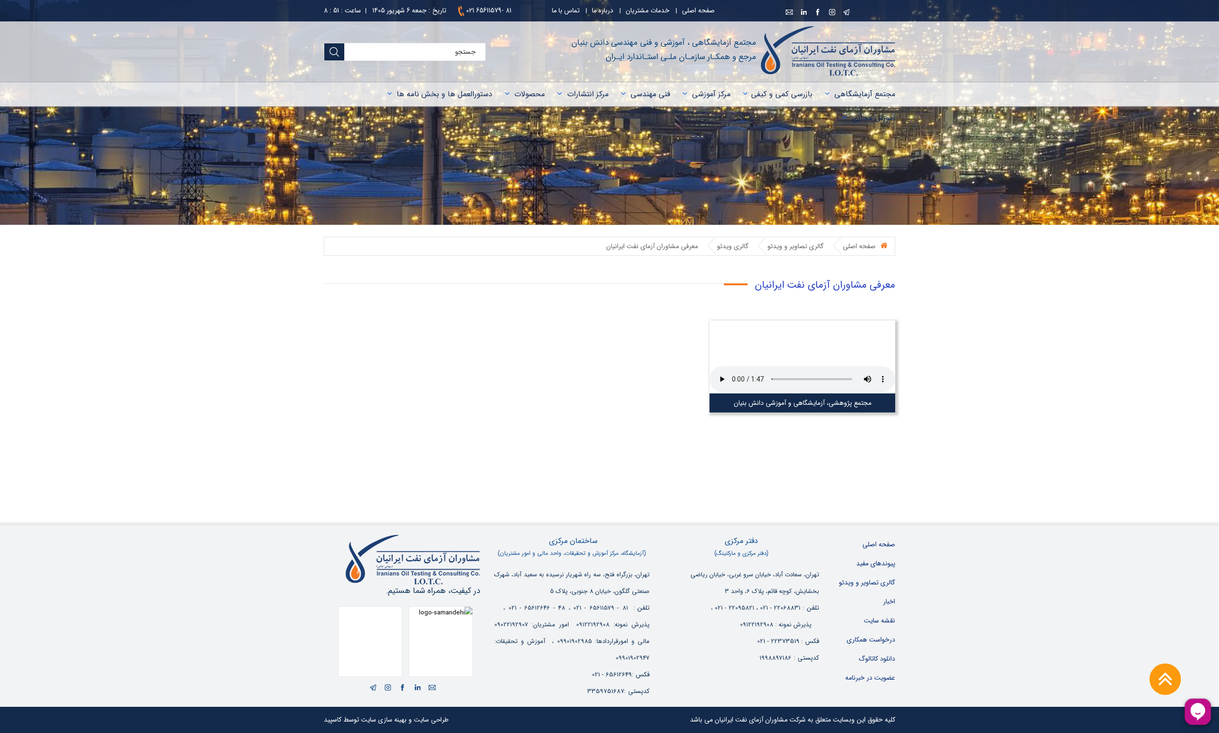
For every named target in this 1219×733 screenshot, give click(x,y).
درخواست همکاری (871, 639)
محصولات (529, 94)
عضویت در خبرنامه (870, 678)
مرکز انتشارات (588, 94)
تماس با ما (566, 10)
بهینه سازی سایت (384, 720)
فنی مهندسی (650, 94)
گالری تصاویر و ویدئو (796, 246)
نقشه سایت (879, 620)
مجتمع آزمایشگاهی (864, 94)
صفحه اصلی (698, 10)
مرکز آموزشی (711, 94)
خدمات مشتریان (647, 10)
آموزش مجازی (873, 118)
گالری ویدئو (733, 246)
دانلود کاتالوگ (877, 658)
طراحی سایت (431, 720)
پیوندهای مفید (875, 563)
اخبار (889, 601)
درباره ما (602, 10)
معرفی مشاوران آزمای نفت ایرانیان (652, 246)
